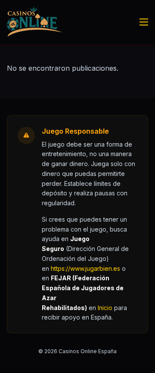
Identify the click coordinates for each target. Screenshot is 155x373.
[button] (105, 307)
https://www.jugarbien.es (85, 268)
